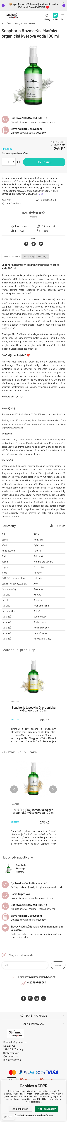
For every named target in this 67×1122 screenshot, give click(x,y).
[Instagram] (36, 998)
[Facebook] (23, 998)
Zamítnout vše (20, 1109)
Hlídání (45, 231)
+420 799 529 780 (36, 982)
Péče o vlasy (29, 23)
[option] (33, 75)
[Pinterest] (30, 998)
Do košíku (44, 162)
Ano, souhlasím (47, 1109)
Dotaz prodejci (48, 226)
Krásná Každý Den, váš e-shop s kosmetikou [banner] (12, 16)
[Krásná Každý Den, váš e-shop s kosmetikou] (2, 24)
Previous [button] (14, 789)
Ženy (9, 23)
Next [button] (53, 789)
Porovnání (19, 231)
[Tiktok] (43, 998)
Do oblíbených (21, 226)
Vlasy (17, 23)
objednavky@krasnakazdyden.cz (36, 976)
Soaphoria (16, 203)
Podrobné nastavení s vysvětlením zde (33, 1115)
